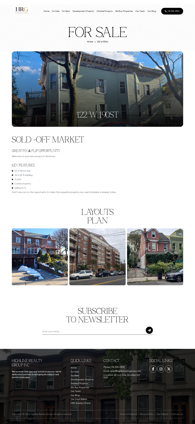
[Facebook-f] (153, 368)
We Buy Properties (124, 11)
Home (46, 11)
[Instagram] (160, 368)
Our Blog (151, 11)
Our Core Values (79, 399)
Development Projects (83, 11)
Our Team (140, 11)
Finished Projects (105, 11)
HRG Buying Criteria (81, 403)
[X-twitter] (168, 368)
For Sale (55, 11)
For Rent (66, 11)
